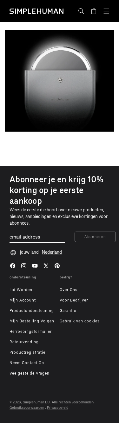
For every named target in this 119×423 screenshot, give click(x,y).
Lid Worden (21, 290)
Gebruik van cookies (80, 321)
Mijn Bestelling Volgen (32, 321)
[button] (81, 11)
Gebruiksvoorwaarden (27, 408)
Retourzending (24, 342)
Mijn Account (23, 300)
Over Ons (68, 290)
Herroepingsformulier (31, 331)
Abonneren (95, 237)
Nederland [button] (52, 252)
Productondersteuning (32, 310)
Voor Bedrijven (74, 300)
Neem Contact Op (27, 363)
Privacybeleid (57, 408)
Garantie (68, 310)
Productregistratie (27, 352)
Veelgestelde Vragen (30, 373)
